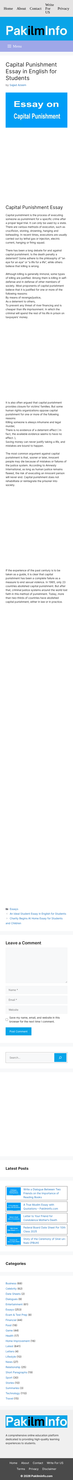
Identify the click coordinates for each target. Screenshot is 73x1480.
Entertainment (14, 1304)
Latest (9, 1346)
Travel (9, 1398)
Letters (10, 1351)
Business (11, 1283)
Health (9, 1335)
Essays (14, 909)
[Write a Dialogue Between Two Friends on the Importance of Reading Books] (14, 1191)
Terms (21, 1469)
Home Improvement (18, 1340)
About (21, 8)
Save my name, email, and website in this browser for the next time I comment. (34, 1019)
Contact (36, 8)
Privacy (63, 8)
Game (9, 1330)
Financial (11, 1320)
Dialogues (12, 1299)
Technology (13, 1393)
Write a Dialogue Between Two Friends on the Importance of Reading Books (42, 1193)
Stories (10, 1382)
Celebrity (11, 1288)
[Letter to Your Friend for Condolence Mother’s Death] (14, 1218)
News (9, 1361)
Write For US (49, 8)
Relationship (13, 1367)
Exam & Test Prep (16, 1314)
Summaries (12, 1388)
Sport (9, 1377)
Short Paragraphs (16, 1372)
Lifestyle (11, 1356)
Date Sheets (13, 1293)
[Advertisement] (36, 169)
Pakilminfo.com (42, 1476)
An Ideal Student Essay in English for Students (38, 913)
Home (8, 8)
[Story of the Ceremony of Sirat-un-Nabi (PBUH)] (14, 1241)
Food (9, 1325)
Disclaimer (49, 1469)
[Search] (60, 1057)
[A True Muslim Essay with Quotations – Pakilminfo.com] (14, 1207)
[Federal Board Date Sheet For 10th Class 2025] (14, 1229)
